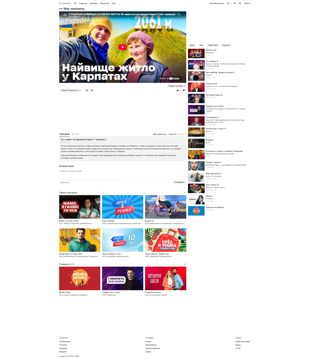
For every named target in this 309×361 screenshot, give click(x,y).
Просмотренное (216, 3)
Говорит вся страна (111, 292)
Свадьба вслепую (153, 292)
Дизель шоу (211, 50)
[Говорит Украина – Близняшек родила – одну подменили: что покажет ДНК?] (219, 166)
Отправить (179, 182)
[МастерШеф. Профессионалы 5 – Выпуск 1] (219, 76)
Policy (238, 345)
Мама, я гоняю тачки (68, 221)
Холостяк (210, 84)
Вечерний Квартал (214, 95)
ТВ (75, 3)
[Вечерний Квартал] (219, 98)
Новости (226, 45)
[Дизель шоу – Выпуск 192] (219, 53)
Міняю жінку (64, 292)
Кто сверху (211, 61)
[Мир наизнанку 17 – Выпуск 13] (219, 177)
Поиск (148, 341)
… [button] (119, 3)
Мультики (104, 3)
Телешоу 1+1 (66, 264)
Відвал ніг (149, 221)
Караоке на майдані (215, 207)
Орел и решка (108, 221)
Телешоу (63, 345)
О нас (238, 348)
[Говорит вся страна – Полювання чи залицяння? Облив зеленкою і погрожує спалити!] (219, 109)
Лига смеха (211, 185)
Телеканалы (64, 341)
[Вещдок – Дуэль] (219, 143)
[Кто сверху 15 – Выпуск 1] (219, 64)
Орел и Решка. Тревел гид (157, 254)
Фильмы (93, 3)
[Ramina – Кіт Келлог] (219, 199)
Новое (148, 352)
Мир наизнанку (160, 134)
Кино (192, 45)
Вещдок (209, 140)
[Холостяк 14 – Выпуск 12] (219, 87)
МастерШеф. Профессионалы (219, 72)
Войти (247, 3)
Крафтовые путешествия (70, 254)
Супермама (211, 117)
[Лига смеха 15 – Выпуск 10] (219, 188)
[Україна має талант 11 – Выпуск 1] (219, 132)
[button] (184, 193)
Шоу (114, 3)
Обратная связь (242, 341)
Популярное (150, 345)
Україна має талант (215, 128)
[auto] (235, 3)
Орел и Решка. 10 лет (111, 254)
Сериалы (83, 3)
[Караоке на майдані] (219, 211)
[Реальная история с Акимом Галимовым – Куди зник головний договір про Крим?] (219, 154)
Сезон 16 (172, 134)
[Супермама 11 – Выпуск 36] (219, 121)
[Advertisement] (122, 112)
